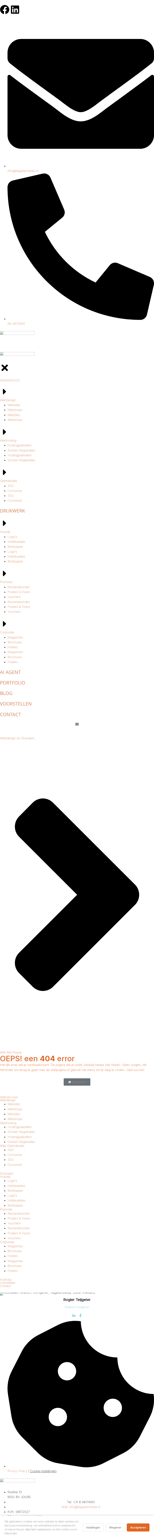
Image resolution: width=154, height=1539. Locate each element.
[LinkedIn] (73, 1315)
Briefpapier (15, 1190)
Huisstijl (5, 1177)
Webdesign (8, 1100)
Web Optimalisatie (12, 1146)
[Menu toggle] (77, 724)
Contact (5, 1286)
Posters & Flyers (19, 1218)
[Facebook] (4, 9)
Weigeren (115, 1527)
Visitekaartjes (16, 1186)
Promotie (6, 1209)
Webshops (15, 1109)
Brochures (15, 1251)
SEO (11, 1150)
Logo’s (12, 1181)
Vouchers (14, 1223)
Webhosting (8, 1123)
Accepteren (138, 1527)
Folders (13, 1256)
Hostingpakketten (20, 1127)
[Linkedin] (15, 9)
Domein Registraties (21, 1132)
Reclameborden (19, 1213)
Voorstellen (7, 1283)
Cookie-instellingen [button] (43, 1471)
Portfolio (6, 1280)
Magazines (15, 1246)
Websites (14, 1104)
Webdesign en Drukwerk (17, 738)
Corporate (7, 1242)
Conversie (15, 1155)
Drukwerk (6, 1173)
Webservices (9, 1097)
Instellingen (93, 1527)
